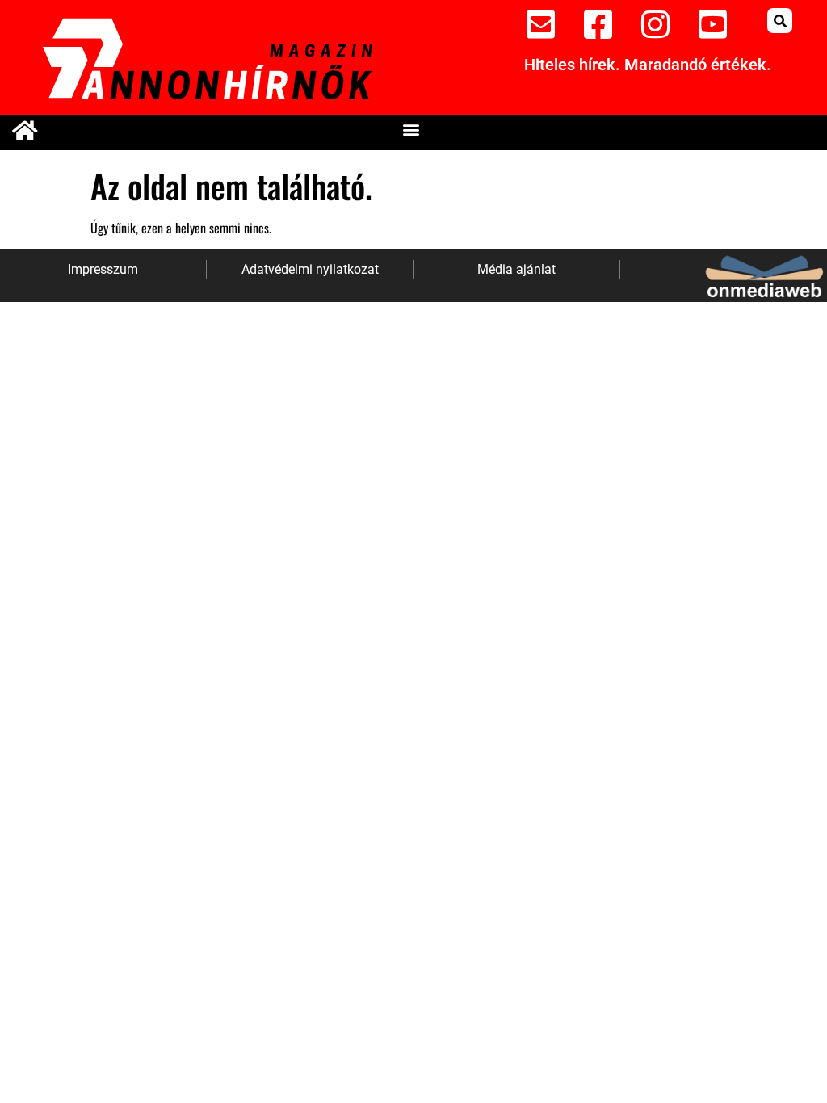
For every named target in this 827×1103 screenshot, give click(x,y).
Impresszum (103, 269)
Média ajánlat (516, 269)
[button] (779, 20)
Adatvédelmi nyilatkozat (310, 269)
